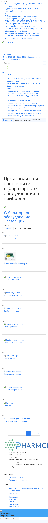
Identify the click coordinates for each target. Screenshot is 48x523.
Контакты (13, 493)
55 (29, 433)
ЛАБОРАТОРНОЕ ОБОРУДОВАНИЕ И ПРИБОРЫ (25, 21)
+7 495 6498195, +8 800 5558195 (15, 57)
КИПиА (8, 13)
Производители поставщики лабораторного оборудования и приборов (23, 29)
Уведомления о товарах (19, 480)
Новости (12, 499)
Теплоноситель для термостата (18, 38)
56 (34, 433)
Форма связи (14, 507)
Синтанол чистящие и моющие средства (22, 36)
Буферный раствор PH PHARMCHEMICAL (22, 8)
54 (23, 433)
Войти (9, 75)
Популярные (8, 120)
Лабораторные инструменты (17, 23)
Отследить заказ (16, 477)
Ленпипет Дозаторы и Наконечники (20, 26)
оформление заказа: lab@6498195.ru (21, 58)
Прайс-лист (13, 497)
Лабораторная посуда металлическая (21, 16)
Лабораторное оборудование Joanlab (20, 18)
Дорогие (18, 120)
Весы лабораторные (13, 11)
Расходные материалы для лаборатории (22, 33)
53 (18, 433)
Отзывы (12, 502)
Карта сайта (14, 504)
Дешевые (27, 120)
